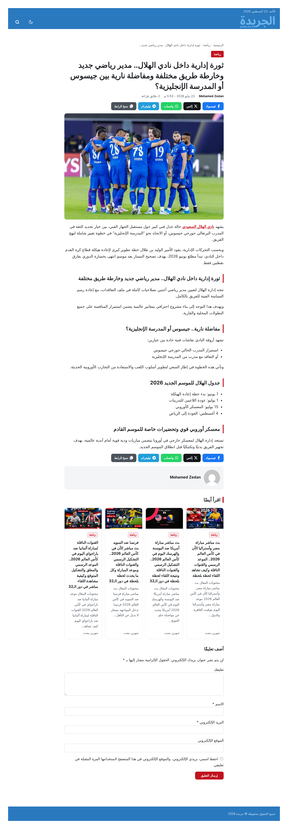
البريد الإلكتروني (210, 722)
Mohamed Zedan (211, 96)
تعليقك (219, 669)
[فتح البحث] (17, 22)
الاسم (218, 704)
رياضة (206, 45)
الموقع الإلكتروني (211, 740)
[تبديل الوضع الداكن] (31, 22)
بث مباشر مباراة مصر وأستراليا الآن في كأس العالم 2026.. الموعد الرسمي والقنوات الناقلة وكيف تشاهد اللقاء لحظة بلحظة (205, 559)
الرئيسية (218, 45)
